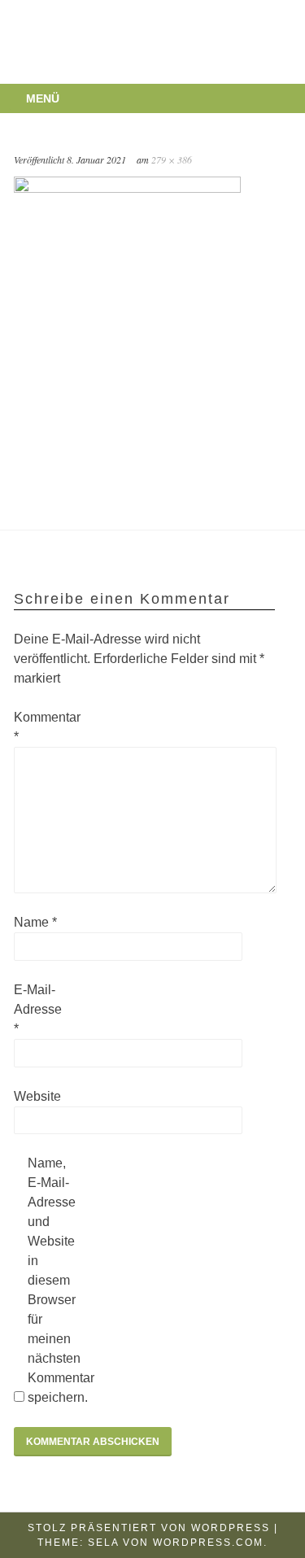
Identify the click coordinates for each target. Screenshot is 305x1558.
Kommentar (40, 727)
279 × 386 (171, 159)
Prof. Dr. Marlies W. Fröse (128, 24)
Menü (42, 98)
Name (35, 922)
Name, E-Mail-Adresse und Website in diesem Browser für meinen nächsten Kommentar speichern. (54, 1280)
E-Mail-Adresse (38, 1009)
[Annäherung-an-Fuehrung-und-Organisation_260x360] (127, 188)
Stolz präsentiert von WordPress (149, 1528)
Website (37, 1096)
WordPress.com (208, 1542)
